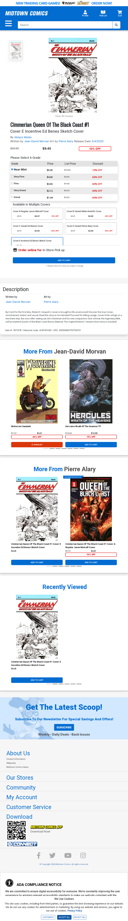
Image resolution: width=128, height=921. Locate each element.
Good (17, 197)
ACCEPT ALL (64, 917)
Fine (16, 183)
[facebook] (38, 857)
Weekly (44, 734)
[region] (13, 395)
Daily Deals (60, 734)
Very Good (20, 190)
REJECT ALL (80, 917)
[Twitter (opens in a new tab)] (52, 857)
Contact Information (16, 759)
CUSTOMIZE (48, 917)
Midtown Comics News (17, 767)
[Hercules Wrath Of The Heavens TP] (91, 391)
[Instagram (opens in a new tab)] (83, 857)
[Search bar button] (116, 25)
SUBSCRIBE (64, 727)
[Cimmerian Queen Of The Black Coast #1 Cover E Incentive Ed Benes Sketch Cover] (37, 509)
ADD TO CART (64, 260)
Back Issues (81, 734)
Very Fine (19, 176)
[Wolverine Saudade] (37, 391)
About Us (18, 753)
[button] (85, 14)
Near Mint (20, 169)
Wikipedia (11, 763)
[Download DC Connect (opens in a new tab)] (65, 844)
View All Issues (64, 116)
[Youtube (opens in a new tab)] (68, 857)
